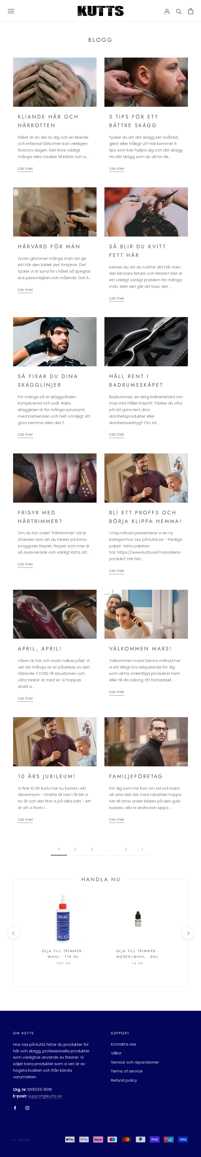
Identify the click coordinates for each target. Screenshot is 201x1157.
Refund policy (124, 1080)
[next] (187, 933)
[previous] (13, 933)
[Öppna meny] (11, 11)
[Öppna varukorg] (190, 11)
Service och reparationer (135, 1062)
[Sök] (179, 11)
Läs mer (25, 168)
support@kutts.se (45, 1096)
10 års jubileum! (47, 776)
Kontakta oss (123, 1044)
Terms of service (127, 1071)
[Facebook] (15, 1108)
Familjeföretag (136, 776)
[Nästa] (142, 850)
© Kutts (21, 1140)
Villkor (116, 1053)
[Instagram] (27, 1108)
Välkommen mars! (140, 649)
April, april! (40, 649)
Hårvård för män (49, 246)
